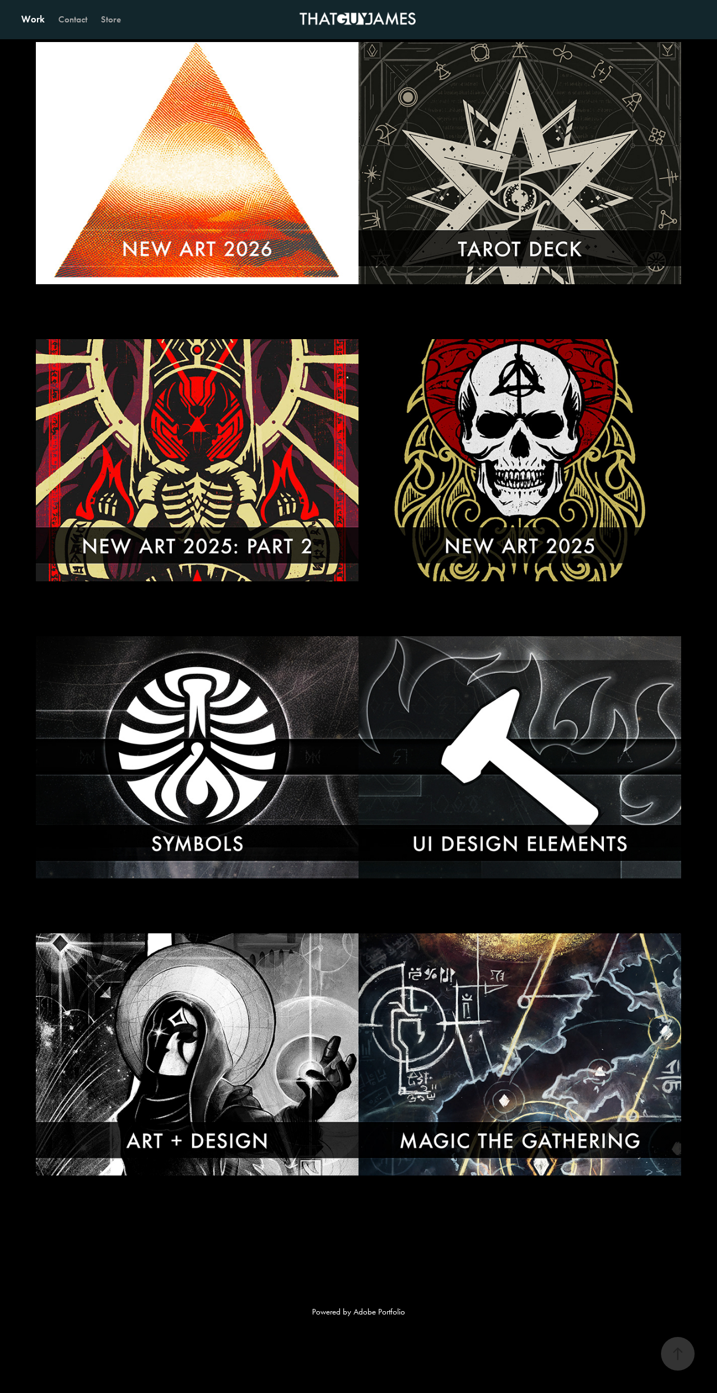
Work (33, 19)
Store (111, 19)
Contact (72, 19)
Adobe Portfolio (379, 1312)
